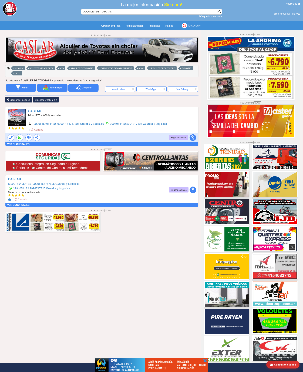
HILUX (18, 73)
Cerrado (38, 129)
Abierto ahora (119, 89)
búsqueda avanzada (210, 16)
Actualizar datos (134, 25)
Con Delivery (182, 89)
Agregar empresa (110, 25)
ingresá (296, 13)
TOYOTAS (186, 68)
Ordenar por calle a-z (46, 99)
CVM (141, 68)
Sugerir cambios (178, 137)
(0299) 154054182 (44, 124)
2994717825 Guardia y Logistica (146, 124)
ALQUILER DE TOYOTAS (82, 68)
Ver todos (19, 68)
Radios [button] (169, 25)
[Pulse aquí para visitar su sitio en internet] (10, 199)
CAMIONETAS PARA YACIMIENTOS (116, 68)
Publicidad (292, 3)
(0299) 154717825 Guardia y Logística (80, 124)
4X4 (62, 68)
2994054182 (118, 124)
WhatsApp (151, 89)
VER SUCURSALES (18, 144)
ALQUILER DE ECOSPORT (163, 68)
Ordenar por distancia (19, 99)
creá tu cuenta (282, 13)
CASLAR (34, 111)
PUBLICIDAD (101, 35)
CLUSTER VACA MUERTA (41, 68)
